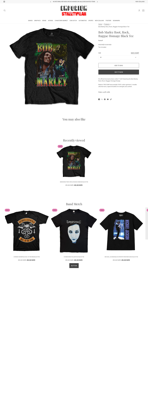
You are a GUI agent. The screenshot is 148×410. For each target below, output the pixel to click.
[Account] (139, 10)
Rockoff (100, 40)
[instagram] (4, 1)
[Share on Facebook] (99, 99)
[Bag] (143, 10)
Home (100, 24)
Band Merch (74, 204)
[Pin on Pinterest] (105, 99)
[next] (97, 1)
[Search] (4, 10)
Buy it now (119, 72)
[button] (111, 99)
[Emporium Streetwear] (74, 10)
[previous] (50, 1)
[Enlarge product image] (52, 67)
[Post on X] (102, 99)
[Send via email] (108, 99)
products (107, 24)
